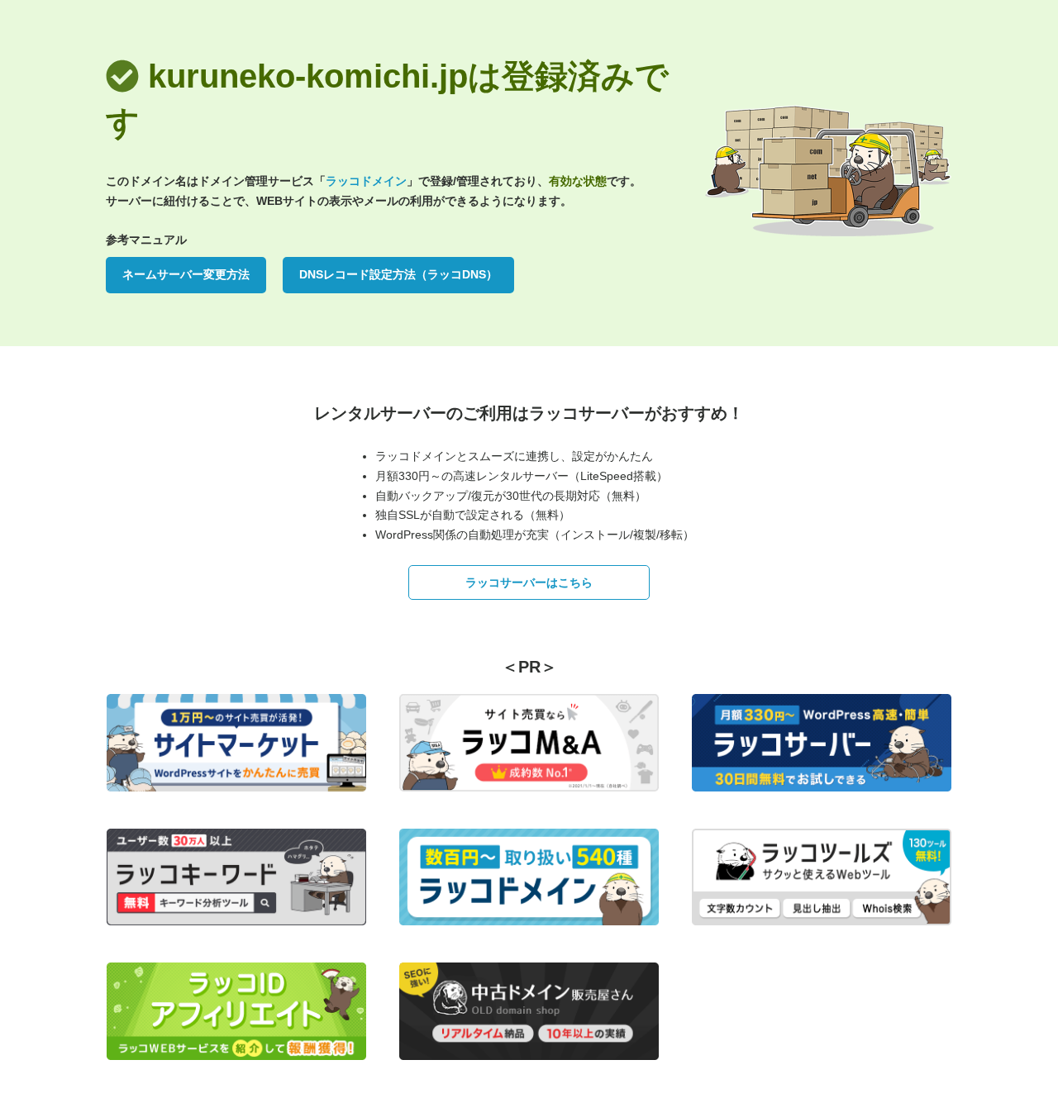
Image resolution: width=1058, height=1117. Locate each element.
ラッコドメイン (366, 181)
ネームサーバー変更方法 (186, 274)
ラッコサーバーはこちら (529, 582)
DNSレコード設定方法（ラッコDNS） (398, 274)
